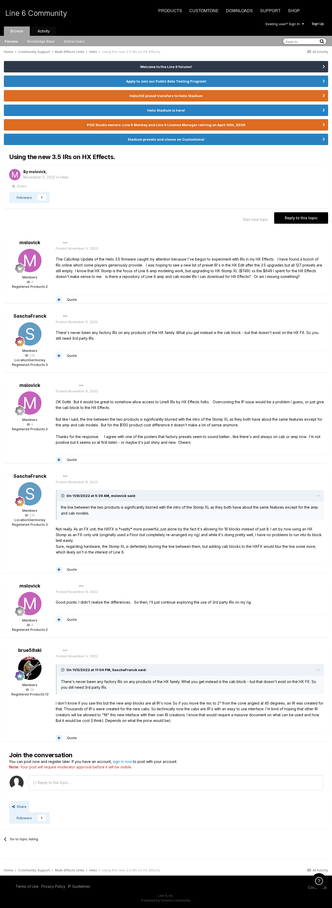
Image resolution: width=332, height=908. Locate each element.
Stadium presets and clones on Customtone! (166, 139)
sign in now (122, 761)
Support (270, 10)
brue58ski (30, 650)
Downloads (239, 10)
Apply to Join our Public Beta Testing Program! (166, 81)
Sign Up (318, 24)
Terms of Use (27, 886)
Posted (77, 248)
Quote (72, 299)
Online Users (74, 41)
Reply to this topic (301, 218)
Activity (44, 31)
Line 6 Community (36, 13)
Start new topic (255, 219)
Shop (294, 10)
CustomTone (204, 10)
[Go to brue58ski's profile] (30, 668)
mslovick (37, 171)
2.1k (31, 355)
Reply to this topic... (54, 782)
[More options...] (65, 243)
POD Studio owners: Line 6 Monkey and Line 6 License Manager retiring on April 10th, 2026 (166, 125)
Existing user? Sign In (284, 24)
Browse (16, 31)
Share (20, 186)
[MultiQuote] (59, 300)
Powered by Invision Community (166, 900)
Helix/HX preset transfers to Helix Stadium (166, 96)
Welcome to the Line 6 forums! (166, 67)
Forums (11, 41)
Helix (64, 177)
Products (170, 10)
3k (31, 689)
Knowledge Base (40, 41)
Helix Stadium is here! (166, 110)
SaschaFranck (29, 316)
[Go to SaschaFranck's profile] (30, 334)
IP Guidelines (79, 886)
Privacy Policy (53, 886)
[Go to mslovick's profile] (14, 174)
